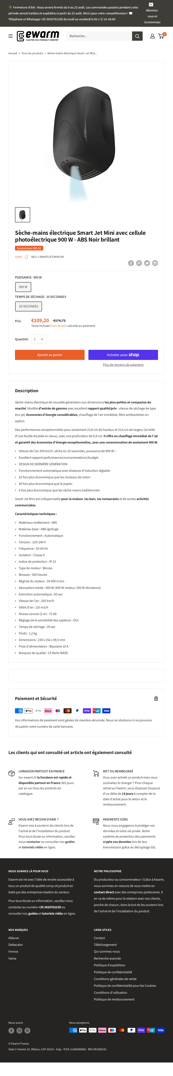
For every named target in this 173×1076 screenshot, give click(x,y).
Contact (99, 938)
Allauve (13, 938)
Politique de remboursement (114, 999)
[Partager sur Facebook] (131, 263)
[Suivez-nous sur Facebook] (11, 1031)
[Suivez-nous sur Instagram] (19, 1031)
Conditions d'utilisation (110, 992)
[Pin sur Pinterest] (139, 263)
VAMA (18, 257)
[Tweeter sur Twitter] (147, 263)
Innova (13, 951)
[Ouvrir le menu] (10, 36)
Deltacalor (15, 944)
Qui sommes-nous (107, 951)
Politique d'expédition (109, 965)
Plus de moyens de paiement (123, 364)
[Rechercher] (137, 36)
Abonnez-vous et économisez (152, 16)
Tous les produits (32, 53)
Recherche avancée (107, 958)
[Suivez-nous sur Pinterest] (27, 1031)
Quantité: (22, 339)
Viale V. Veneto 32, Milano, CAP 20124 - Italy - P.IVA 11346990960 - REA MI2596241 (57, 1049)
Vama (12, 958)
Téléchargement (105, 944)
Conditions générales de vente (115, 979)
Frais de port (58, 326)
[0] (161, 36)
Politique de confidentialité (113, 972)
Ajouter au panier (49, 355)
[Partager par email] (155, 263)
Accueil (12, 53)
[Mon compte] (152, 36)
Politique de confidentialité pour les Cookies (125, 985)
